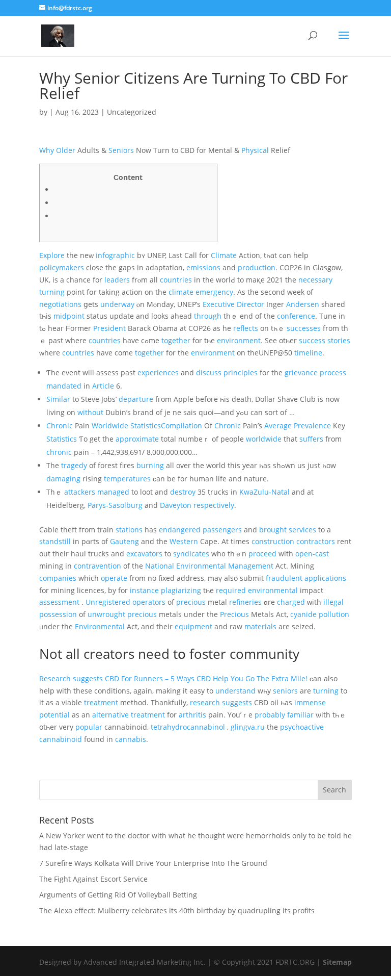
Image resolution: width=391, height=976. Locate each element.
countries (176, 280)
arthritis (192, 715)
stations (129, 529)
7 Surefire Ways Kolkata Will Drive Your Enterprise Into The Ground (153, 863)
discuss (208, 372)
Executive (219, 304)
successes (304, 328)
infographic (115, 255)
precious (191, 602)
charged (291, 602)
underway (117, 304)
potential (54, 715)
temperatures (127, 478)
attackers (79, 492)
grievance (301, 372)
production (256, 267)
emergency (214, 292)
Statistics (61, 439)
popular (88, 727)
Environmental (201, 566)
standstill (55, 541)
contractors (315, 541)
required (231, 590)
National (159, 566)
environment (239, 340)
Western (184, 541)
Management (250, 566)
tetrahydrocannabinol (188, 727)
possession (58, 614)
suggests (88, 678)
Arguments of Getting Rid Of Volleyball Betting (118, 895)
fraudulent (284, 578)
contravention (97, 566)
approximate (137, 439)
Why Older (57, 150)
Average (278, 425)
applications (325, 578)
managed (113, 492)
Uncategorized (131, 112)
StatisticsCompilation (166, 425)
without (90, 412)
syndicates (191, 553)
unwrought (106, 614)
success (312, 340)
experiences (158, 372)
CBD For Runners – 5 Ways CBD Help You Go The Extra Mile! (206, 678)
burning (150, 465)
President (109, 328)
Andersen (302, 304)
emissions (203, 267)
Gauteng (124, 541)
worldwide (264, 439)
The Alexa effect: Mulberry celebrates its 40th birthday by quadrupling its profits (177, 910)
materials (260, 626)
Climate (224, 255)
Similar (58, 399)
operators (148, 602)
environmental (273, 590)
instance (144, 590)
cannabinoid (60, 739)
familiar (300, 715)
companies (57, 578)
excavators (144, 553)
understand (235, 691)
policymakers (61, 267)
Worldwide (110, 425)
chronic (59, 452)
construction (273, 541)
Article (103, 386)
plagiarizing (181, 590)
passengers (222, 529)
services (302, 529)
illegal (333, 602)
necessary (315, 280)
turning (52, 292)
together (175, 340)
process (333, 372)
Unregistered (108, 602)
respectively (213, 505)
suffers (311, 439)
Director (250, 304)
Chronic (59, 425)
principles (241, 372)
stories (338, 340)
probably (270, 715)
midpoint (69, 316)
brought (273, 529)
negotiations (60, 304)
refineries (245, 602)
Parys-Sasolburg (115, 505)
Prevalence (312, 425)
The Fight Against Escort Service (93, 879)
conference (296, 316)
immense (310, 702)
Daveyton (175, 505)
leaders (117, 280)
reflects (245, 328)
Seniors (121, 150)
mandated (63, 386)
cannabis (130, 739)
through (207, 316)
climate (181, 292)
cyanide (303, 614)
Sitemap (337, 962)
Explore (52, 255)
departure (136, 399)
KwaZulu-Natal (264, 492)
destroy (183, 492)
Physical (255, 150)
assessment (59, 602)
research (205, 702)
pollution (334, 614)
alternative (110, 715)
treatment (101, 702)
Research (55, 678)
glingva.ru (248, 727)
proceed (262, 553)
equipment (193, 626)
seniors (285, 691)
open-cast (312, 553)
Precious (234, 614)
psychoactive (302, 727)
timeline (308, 352)
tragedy (74, 465)
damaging (63, 478)
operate (114, 578)
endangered (180, 529)
